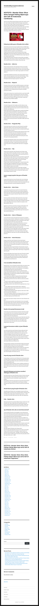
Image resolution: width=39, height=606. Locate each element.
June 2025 (7, 487)
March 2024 (7, 507)
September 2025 (8, 483)
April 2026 (7, 474)
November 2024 (8, 496)
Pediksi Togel (7, 529)
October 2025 (7, 482)
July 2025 (6, 486)
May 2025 (7, 488)
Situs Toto (6, 581)
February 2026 (7, 476)
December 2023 (8, 511)
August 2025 (7, 484)
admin (6, 437)
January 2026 (7, 478)
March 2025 (7, 491)
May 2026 (7, 472)
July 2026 (6, 470)
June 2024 (7, 503)
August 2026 (7, 468)
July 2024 (6, 501)
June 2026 (7, 471)
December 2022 (8, 513)
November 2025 (8, 480)
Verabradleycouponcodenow (14, 6)
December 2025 (8, 479)
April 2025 (7, 490)
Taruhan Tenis (7, 534)
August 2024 (7, 500)
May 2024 (7, 504)
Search (5, 541)
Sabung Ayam (7, 531)
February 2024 (7, 508)
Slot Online (7, 533)
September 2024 (8, 499)
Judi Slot (15, 437)
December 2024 (8, 495)
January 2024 (7, 509)
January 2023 (7, 512)
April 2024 (7, 505)
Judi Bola (5, 596)
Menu (33, 6)
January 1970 (7, 515)
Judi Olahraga (7, 525)
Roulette (6, 530)
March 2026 (7, 475)
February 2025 (7, 492)
